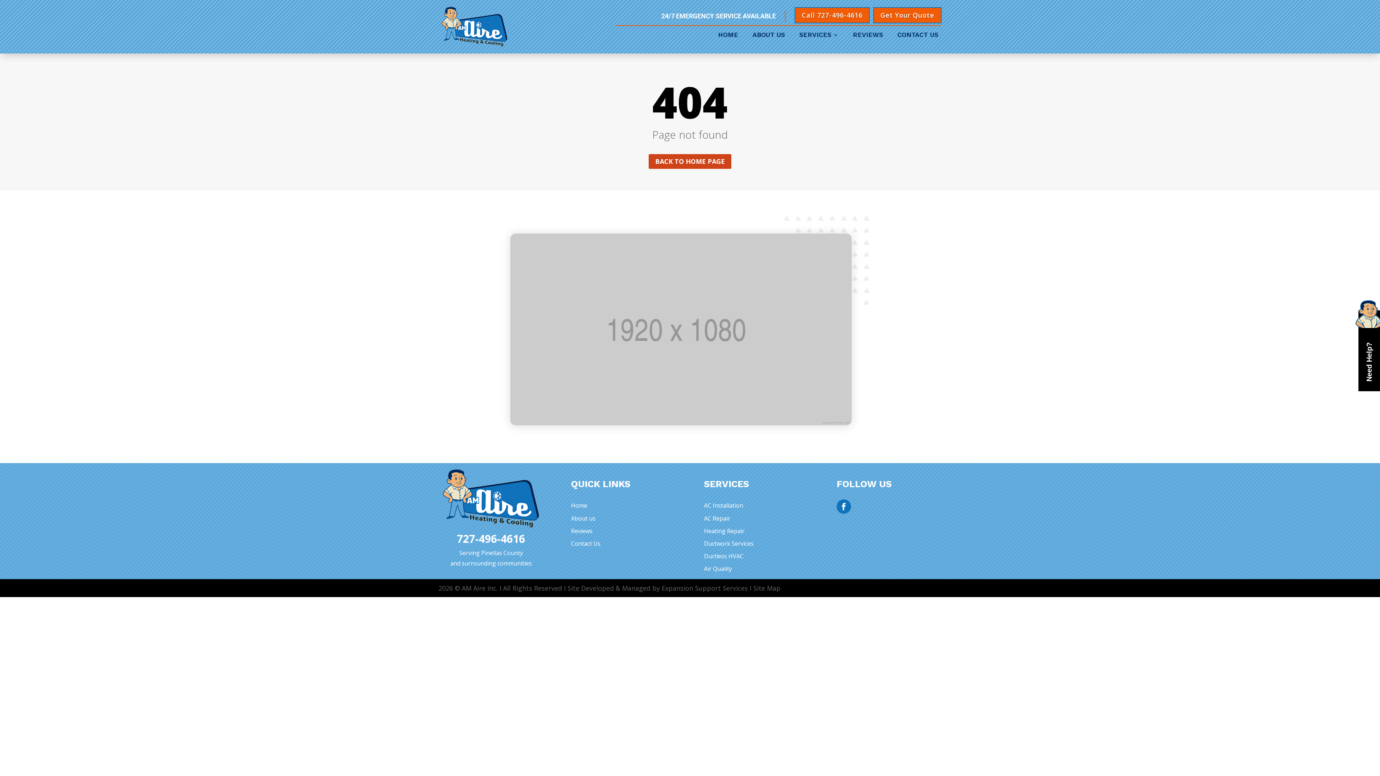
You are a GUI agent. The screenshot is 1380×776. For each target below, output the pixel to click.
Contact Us (917, 35)
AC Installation (723, 505)
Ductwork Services (729, 544)
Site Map (767, 588)
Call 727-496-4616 (832, 15)
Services (815, 35)
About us (583, 518)
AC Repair (717, 518)
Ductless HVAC (724, 556)
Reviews (868, 35)
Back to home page (690, 161)
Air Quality (718, 569)
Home (728, 35)
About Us (769, 35)
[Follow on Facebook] (844, 506)
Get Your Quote (907, 15)
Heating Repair (724, 531)
